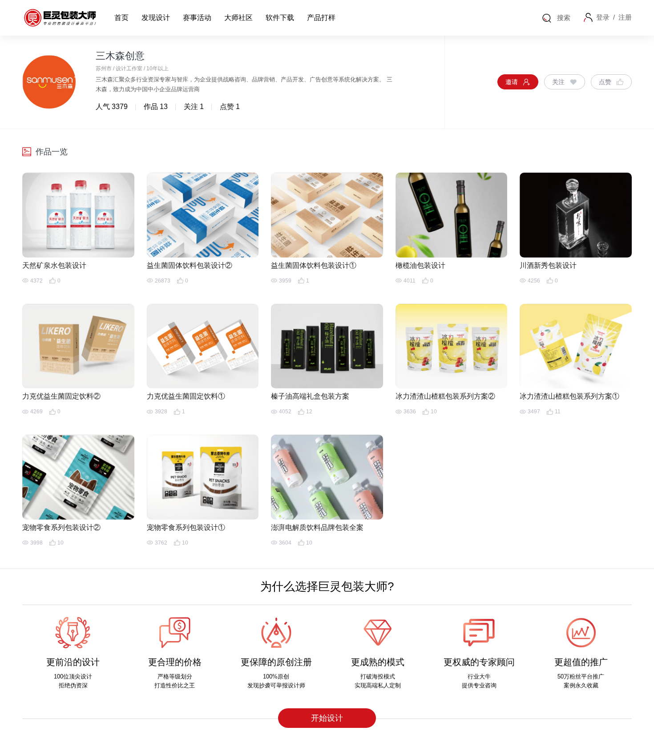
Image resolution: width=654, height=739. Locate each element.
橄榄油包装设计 (420, 265)
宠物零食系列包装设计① (186, 527)
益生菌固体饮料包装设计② (189, 265)
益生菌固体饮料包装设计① (313, 265)
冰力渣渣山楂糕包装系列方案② (445, 396)
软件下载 (280, 17)
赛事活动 (197, 17)
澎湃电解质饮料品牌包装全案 (317, 527)
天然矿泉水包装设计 (54, 265)
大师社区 (238, 17)
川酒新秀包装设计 (548, 265)
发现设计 (155, 17)
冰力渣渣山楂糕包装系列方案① (569, 396)
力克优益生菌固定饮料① (186, 396)
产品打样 (321, 17)
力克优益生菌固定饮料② (61, 396)
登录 (603, 17)
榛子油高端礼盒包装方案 (310, 396)
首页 (121, 17)
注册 (625, 17)
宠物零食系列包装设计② (61, 527)
